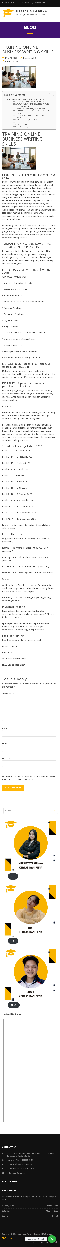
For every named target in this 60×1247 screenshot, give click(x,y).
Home (35, 1242)
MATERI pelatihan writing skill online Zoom (31, 109)
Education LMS (39, 1234)
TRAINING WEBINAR (29, 174)
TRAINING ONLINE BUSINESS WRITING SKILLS (25, 99)
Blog (47, 1242)
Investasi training (22, 125)
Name (5, 728)
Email (6, 743)
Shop (41, 1242)
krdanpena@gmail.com (17, 1173)
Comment (8, 693)
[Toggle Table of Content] (50, 95)
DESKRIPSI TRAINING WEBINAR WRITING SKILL (32, 102)
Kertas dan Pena (31, 11)
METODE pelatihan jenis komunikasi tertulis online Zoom (34, 112)
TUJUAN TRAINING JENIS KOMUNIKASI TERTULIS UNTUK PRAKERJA (33, 105)
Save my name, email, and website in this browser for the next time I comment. (28, 778)
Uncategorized (11, 61)
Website (6, 758)
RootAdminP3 (29, 58)
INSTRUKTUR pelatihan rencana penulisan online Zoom (33, 116)
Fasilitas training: (22, 127)
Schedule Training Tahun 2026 (27, 120)
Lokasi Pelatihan (22, 122)
